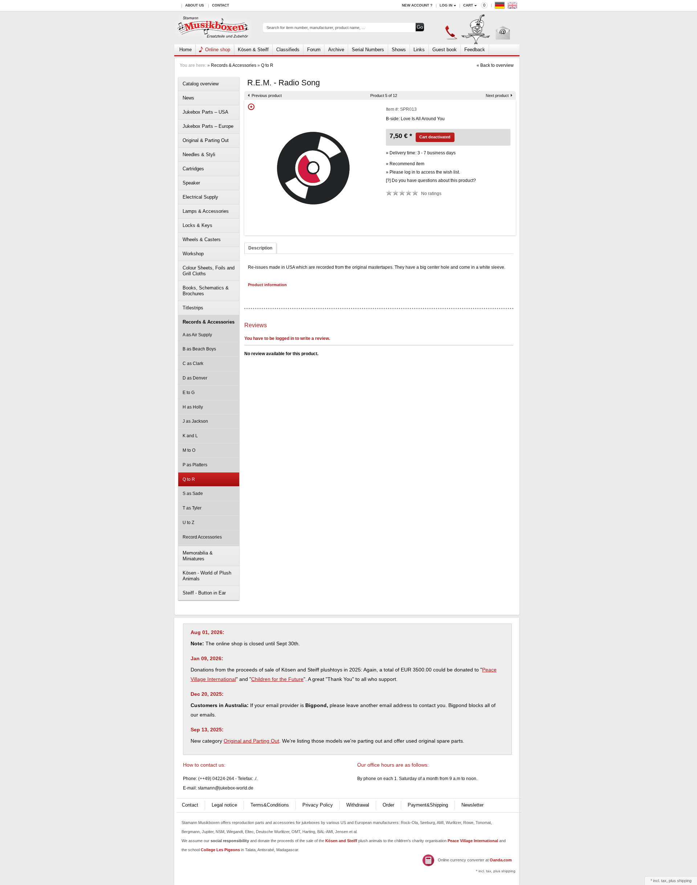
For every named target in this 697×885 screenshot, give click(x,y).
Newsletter (472, 805)
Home (185, 49)
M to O (189, 450)
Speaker (191, 183)
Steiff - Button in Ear (204, 593)
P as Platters (195, 464)
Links (419, 49)
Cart (468, 5)
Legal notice (224, 805)
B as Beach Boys (199, 349)
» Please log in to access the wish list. (423, 172)
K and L (190, 435)
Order (388, 805)
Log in (446, 5)
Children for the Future (277, 679)
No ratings (431, 193)
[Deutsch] (500, 7)
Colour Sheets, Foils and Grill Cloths (209, 270)
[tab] (260, 248)
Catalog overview (201, 83)
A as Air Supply (197, 334)
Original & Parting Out (206, 140)
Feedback (474, 49)
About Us (194, 5)
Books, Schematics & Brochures (206, 290)
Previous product (267, 95)
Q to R (267, 65)
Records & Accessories (233, 65)
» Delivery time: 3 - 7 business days (421, 152)
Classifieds (287, 49)
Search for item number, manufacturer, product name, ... (315, 27)
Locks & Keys (197, 225)
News (188, 98)
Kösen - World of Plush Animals (207, 575)
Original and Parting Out (251, 741)
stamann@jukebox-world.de (225, 788)
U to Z (188, 522)
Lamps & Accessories (206, 211)
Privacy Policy (317, 805)
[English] (513, 7)
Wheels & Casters (202, 239)
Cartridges (193, 168)
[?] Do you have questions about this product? (431, 180)
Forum (314, 49)
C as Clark (193, 363)
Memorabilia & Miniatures (198, 555)
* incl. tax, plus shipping (495, 871)
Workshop (193, 253)
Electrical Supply (200, 197)
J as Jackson (195, 421)
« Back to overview (495, 65)
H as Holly (193, 407)
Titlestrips (193, 307)
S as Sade (193, 493)
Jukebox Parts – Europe (208, 126)
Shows (399, 49)
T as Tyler (192, 508)
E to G (189, 392)
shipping (684, 880)
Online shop (217, 49)
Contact (220, 5)
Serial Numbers (368, 49)
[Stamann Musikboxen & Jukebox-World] (213, 27)
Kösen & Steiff (253, 49)
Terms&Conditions (269, 805)
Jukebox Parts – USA (205, 112)
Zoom (251, 106)
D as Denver (195, 378)
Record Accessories (202, 537)
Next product (497, 95)
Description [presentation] (260, 248)
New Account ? (417, 5)
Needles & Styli (199, 154)
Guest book (444, 49)
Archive (336, 49)
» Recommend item (405, 163)
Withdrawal (357, 805)
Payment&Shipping (428, 805)
